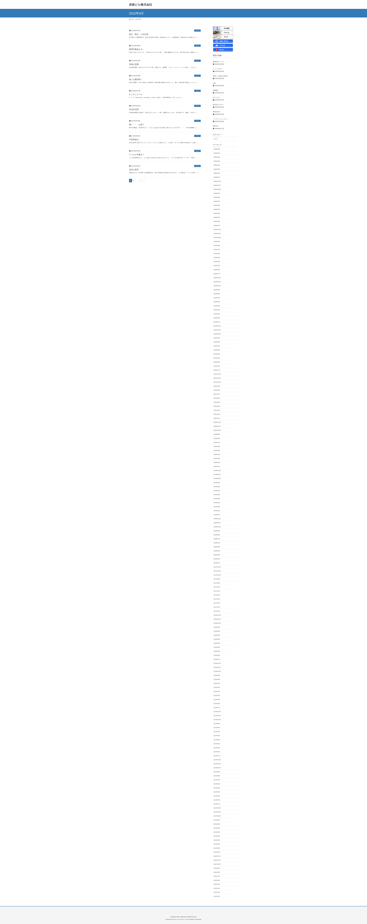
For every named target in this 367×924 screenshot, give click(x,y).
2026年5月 (217, 161)
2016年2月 (217, 655)
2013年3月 (217, 796)
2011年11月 (217, 860)
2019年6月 (217, 494)
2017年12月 (217, 567)
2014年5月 (217, 739)
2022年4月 (217, 358)
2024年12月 (217, 229)
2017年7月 (217, 587)
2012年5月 (217, 836)
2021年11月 (217, 378)
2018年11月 (217, 522)
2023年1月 (217, 322)
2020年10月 (217, 430)
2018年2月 (217, 559)
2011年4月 (217, 888)
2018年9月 (217, 531)
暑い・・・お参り (136, 124)
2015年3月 (217, 699)
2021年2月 (217, 414)
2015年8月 (217, 679)
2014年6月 (217, 735)
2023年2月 (217, 318)
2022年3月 (217, 362)
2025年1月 (217, 225)
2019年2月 (217, 510)
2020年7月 (217, 442)
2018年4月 (217, 551)
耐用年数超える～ (136, 49)
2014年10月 (217, 719)
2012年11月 (217, 812)
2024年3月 (217, 265)
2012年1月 (217, 852)
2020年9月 (217, 434)
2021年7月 (217, 394)
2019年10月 (217, 478)
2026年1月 (217, 177)
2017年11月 (217, 571)
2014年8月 (217, 727)
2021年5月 (217, 402)
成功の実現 (134, 170)
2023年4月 (217, 310)
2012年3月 (217, 844)
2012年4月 (217, 840)
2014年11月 (217, 715)
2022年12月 (217, 326)
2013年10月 (217, 768)
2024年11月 (217, 233)
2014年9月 (217, 723)
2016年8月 (217, 631)
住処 (214, 83)
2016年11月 (217, 619)
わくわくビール (135, 94)
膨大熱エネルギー (218, 104)
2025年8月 (217, 197)
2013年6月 (217, 784)
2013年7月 (217, 780)
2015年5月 (217, 691)
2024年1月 (217, 273)
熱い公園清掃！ (135, 79)
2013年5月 (217, 788)
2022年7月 (217, 346)
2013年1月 (217, 804)
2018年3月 (217, 555)
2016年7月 (217, 635)
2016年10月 (217, 623)
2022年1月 (217, 370)
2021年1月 (217, 418)
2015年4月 (217, 695)
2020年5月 (217, 450)
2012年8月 (217, 824)
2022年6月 (217, 350)
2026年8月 (217, 149)
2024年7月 (217, 249)
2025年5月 (217, 209)
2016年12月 (217, 615)
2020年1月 (217, 466)
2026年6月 (217, 157)
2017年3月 (217, 603)
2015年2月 (217, 703)
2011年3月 (217, 892)
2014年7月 (217, 731)
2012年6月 (217, 832)
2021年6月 (217, 398)
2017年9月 (217, 579)
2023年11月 (217, 281)
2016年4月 (217, 647)
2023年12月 (217, 277)
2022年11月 (217, 330)
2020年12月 (217, 422)
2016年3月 (217, 651)
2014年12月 (217, 711)
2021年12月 (217, 374)
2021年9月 (217, 386)
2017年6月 (217, 591)
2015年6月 (217, 687)
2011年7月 (217, 876)
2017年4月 (217, 599)
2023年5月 (217, 306)
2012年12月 (217, 808)
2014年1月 (217, 756)
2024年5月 (217, 257)
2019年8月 (217, 486)
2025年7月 (217, 201)
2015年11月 (217, 667)
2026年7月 (217, 153)
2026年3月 (217, 169)
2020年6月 (217, 446)
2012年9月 (217, 820)
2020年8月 (217, 438)
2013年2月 (217, 800)
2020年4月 (217, 454)
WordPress (175, 919)
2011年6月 (217, 880)
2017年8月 (217, 583)
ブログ (197, 30)
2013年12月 (217, 760)
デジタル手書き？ (136, 155)
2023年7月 (217, 298)
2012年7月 (217, 828)
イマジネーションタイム (220, 119)
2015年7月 (217, 683)
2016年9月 (217, 627)
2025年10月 (217, 189)
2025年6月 (217, 205)
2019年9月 (217, 482)
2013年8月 (217, 776)
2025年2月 (217, 221)
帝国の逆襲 (134, 64)
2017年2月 (217, 607)
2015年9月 (217, 675)
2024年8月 (217, 245)
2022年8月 (217, 342)
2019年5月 (217, 498)
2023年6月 (217, 302)
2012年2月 (217, 848)
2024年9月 (217, 241)
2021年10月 (217, 382)
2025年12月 (217, 181)
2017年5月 (217, 595)
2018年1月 (217, 563)
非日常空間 (134, 109)
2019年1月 (217, 514)
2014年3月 (217, 747)
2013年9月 (217, 772)
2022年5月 (217, 354)
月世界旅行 (134, 139)
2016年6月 (217, 639)
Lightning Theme (183, 919)
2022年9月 (217, 338)
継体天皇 (215, 126)
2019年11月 (217, 474)
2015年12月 (217, 663)
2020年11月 (217, 426)
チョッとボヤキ (217, 69)
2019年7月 (217, 490)
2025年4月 (217, 213)
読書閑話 (215, 90)
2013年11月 (217, 764)
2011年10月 (217, 864)
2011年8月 (217, 872)
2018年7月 (217, 539)
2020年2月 (217, 462)
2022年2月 (217, 366)
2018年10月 (217, 527)
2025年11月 (217, 185)
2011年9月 (217, 868)
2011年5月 (217, 884)
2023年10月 (217, 285)
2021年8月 (217, 390)
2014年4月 (217, 743)
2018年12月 (217, 518)
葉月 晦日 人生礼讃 (138, 34)
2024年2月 (217, 269)
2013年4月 (217, 792)
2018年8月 (217, 535)
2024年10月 (217, 237)
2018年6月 (217, 543)
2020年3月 (217, 458)
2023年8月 (217, 294)
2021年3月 (217, 410)
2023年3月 (217, 314)
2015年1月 (217, 707)
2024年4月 (217, 261)
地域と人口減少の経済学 (220, 76)
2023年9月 (217, 290)
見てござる (216, 97)
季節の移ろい (217, 112)
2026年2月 (217, 173)
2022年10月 (217, 334)
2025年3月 (217, 217)
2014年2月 (217, 752)
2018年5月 (217, 547)
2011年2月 (217, 896)
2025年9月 (217, 193)
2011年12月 (217, 856)
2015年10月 (217, 671)
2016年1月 (217, 659)
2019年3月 (217, 506)
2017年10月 (217, 575)
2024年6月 (217, 253)
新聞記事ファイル (218, 61)
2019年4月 (217, 502)
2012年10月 (217, 816)
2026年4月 (217, 165)
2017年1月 (217, 611)
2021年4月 (217, 406)
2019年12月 (217, 470)
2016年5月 (217, 643)
